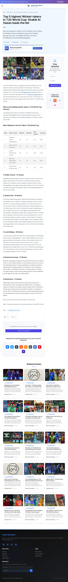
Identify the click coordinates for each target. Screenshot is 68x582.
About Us (4, 551)
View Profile (38, 48)
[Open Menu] (2, 5)
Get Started (60, 1)
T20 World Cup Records (14, 310)
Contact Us (4, 556)
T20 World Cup (9, 12)
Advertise (4, 553)
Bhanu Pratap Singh (16, 47)
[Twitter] (59, 100)
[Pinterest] (55, 105)
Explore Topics (5, 558)
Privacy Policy (38, 551)
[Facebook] (50, 100)
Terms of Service (39, 553)
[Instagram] (55, 100)
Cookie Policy (38, 556)
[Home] (4, 12)
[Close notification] (66, 2)
